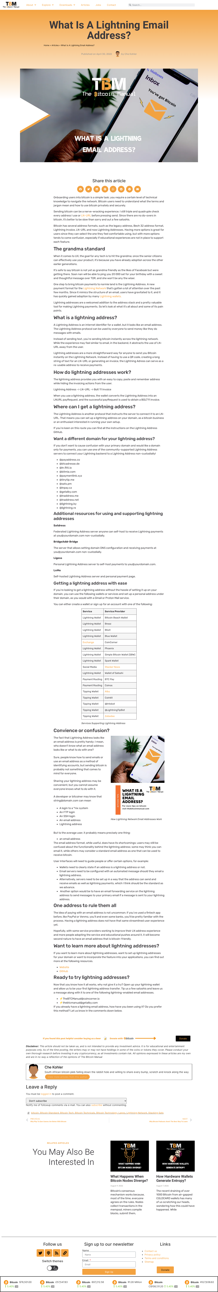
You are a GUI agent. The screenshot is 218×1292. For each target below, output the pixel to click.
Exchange (88, 642)
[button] (80, 189)
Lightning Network (94, 288)
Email (85, 1260)
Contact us (151, 1251)
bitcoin (35, 1112)
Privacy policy (152, 1254)
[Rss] (56, 1253)
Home (46, 45)
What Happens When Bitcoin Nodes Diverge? (129, 1178)
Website (64, 967)
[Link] (65, 1253)
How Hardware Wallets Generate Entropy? (174, 1178)
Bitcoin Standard (49, 1112)
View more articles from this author (67, 1076)
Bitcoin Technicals (85, 1112)
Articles (85, 4)
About (29, 4)
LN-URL (86, 215)
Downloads (65, 4)
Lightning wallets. (111, 296)
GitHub (63, 971)
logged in (46, 1093)
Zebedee (110, 716)
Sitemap (149, 1261)
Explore (46, 4)
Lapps (121, 1112)
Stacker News (112, 667)
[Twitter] (40, 1253)
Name (85, 1250)
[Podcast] (48, 1253)
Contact (111, 4)
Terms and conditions (157, 1258)
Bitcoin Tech (67, 1112)
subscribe (96, 1105)
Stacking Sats (156, 1112)
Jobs (98, 4)
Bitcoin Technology (106, 1112)
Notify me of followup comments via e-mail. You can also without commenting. (76, 1105)
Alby (107, 691)
